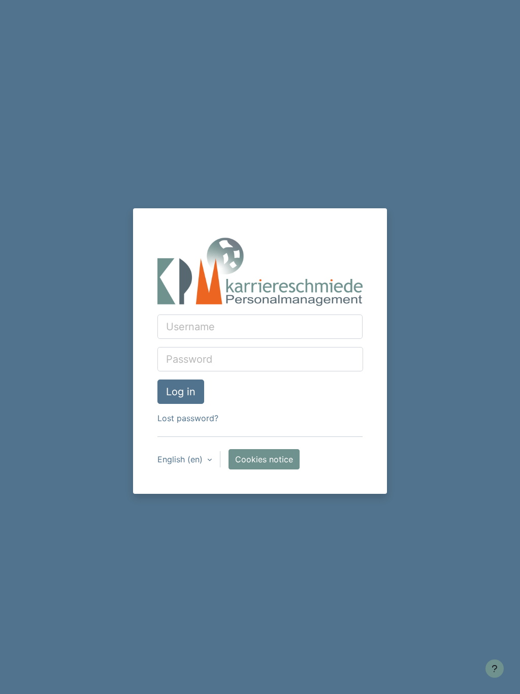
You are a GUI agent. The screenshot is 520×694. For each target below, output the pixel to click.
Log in (181, 392)
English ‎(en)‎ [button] (181, 459)
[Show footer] (494, 668)
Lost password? (187, 418)
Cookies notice (264, 459)
